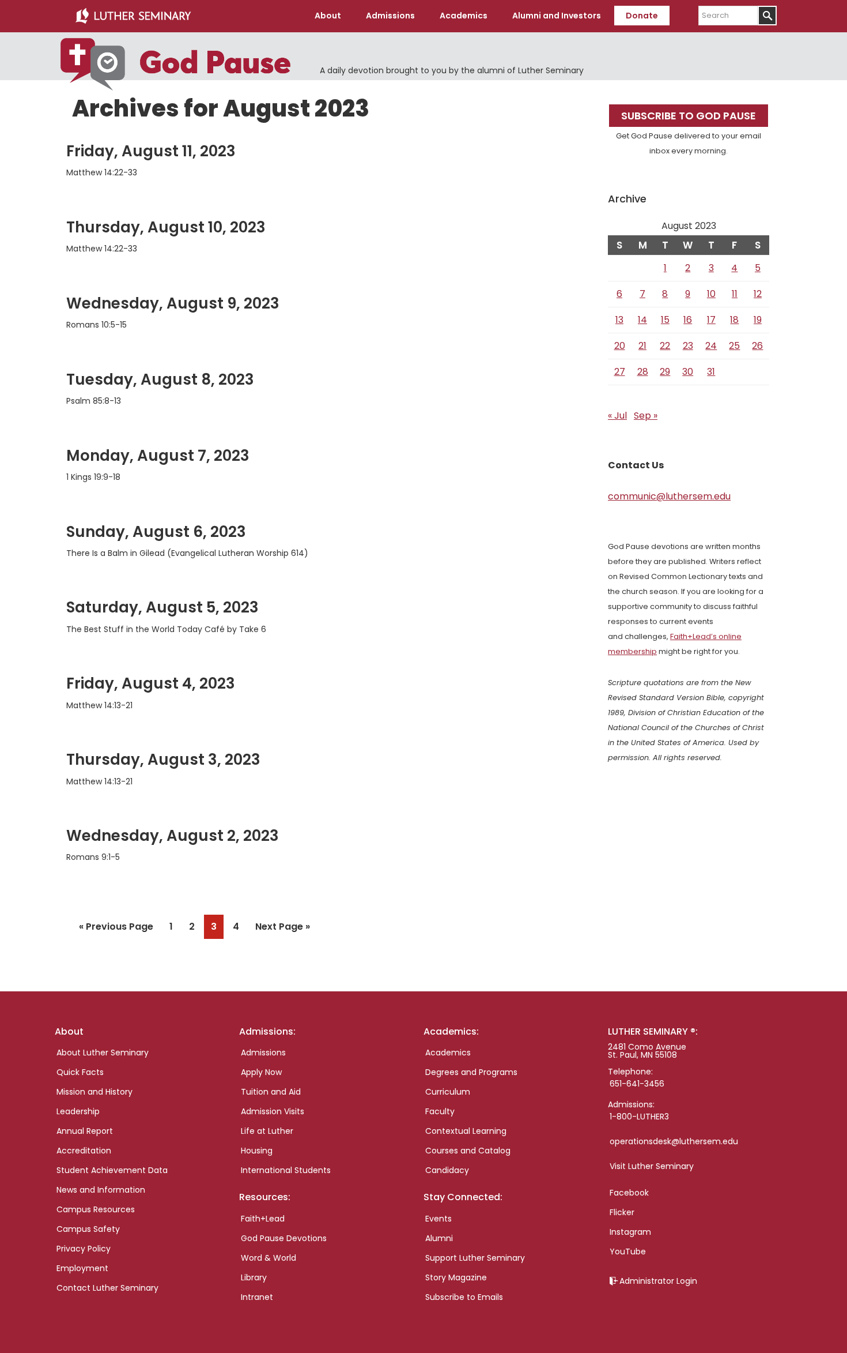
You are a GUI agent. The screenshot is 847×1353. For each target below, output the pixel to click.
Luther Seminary (133, 16)
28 (642, 371)
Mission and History (94, 1092)
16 (687, 319)
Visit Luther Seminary (652, 1166)
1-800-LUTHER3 (639, 1116)
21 (642, 345)
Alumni (439, 1238)
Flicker (622, 1212)
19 (758, 319)
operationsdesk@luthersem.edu (674, 1141)
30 (687, 371)
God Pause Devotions (284, 1238)
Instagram (630, 1232)
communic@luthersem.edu (669, 496)
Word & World (268, 1258)
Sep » (645, 415)
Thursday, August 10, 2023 (166, 227)
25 (734, 345)
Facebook (629, 1192)
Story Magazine (456, 1277)
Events (438, 1218)
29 (665, 371)
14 (642, 319)
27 (619, 371)
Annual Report (84, 1131)
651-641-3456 (637, 1083)
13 (619, 319)
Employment (82, 1268)
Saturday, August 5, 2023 (162, 607)
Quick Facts (80, 1072)
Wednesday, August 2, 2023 (172, 835)
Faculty (440, 1111)
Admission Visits (272, 1111)
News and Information (100, 1190)
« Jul (617, 415)
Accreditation (83, 1150)
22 (665, 345)
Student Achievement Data (112, 1170)
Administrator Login (658, 1281)
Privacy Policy (83, 1248)
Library (254, 1277)
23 (688, 345)
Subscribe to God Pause (688, 115)
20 (619, 345)
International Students (286, 1170)
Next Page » (282, 929)
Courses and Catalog (468, 1150)
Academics (448, 1052)
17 (711, 319)
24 (711, 345)
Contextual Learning (465, 1131)
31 (711, 371)
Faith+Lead (263, 1218)
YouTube (628, 1251)
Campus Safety (88, 1229)
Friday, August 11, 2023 (151, 151)
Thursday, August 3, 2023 (163, 759)
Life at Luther (267, 1131)
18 (734, 319)
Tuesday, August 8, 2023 (160, 379)
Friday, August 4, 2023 (150, 683)
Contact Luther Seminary (107, 1288)
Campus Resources (95, 1209)
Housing (257, 1150)
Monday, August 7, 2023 (157, 455)
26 (757, 345)
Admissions (263, 1052)
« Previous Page (116, 929)
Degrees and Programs (471, 1072)
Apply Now (261, 1072)
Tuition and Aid (271, 1092)
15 (665, 319)
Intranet (257, 1297)
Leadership (78, 1111)
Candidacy (447, 1170)
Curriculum (447, 1092)
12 (758, 293)
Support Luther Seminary (475, 1258)
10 (711, 293)
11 (735, 293)
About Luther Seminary (102, 1052)
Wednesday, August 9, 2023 (172, 303)
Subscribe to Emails (464, 1297)
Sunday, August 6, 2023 (156, 531)
